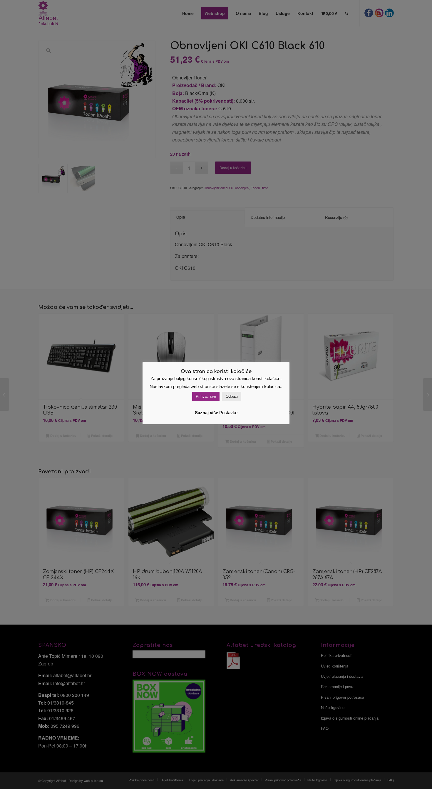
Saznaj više (206, 412)
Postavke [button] (228, 412)
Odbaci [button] (232, 396)
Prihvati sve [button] (206, 396)
